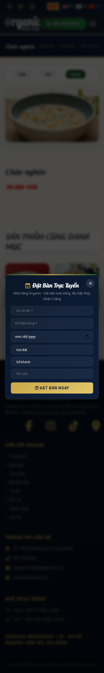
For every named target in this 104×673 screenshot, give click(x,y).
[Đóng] (90, 283)
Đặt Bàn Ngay (54, 388)
